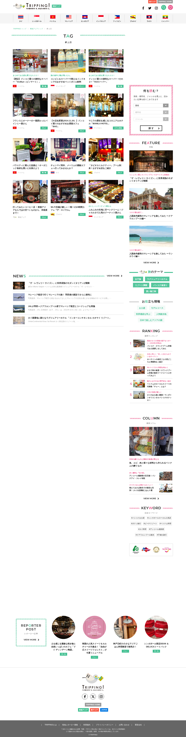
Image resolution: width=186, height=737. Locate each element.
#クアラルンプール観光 (145, 535)
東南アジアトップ (36, 29)
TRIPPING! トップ (19, 29)
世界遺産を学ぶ (143, 314)
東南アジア (57, 6)
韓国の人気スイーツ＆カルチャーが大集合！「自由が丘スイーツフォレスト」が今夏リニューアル (94, 648)
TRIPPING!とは (51, 725)
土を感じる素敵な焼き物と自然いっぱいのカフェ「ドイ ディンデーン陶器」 (63, 646)
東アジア (152, 1)
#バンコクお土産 (138, 518)
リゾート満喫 (141, 285)
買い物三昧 (151, 291)
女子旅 (138, 279)
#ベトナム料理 (165, 524)
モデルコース (157, 308)
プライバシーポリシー (104, 725)
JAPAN (104, 710)
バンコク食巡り (160, 285)
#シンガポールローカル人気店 (159, 518)
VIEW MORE (113, 275)
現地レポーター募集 (70, 725)
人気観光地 (161, 314)
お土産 (142, 308)
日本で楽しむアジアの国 (151, 320)
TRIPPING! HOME (165, 1)
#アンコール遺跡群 (156, 529)
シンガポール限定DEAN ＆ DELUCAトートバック (156, 645)
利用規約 (86, 725)
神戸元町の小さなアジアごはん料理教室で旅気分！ (125, 645)
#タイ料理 (142, 529)
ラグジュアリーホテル (157, 279)
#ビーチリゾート (150, 524)
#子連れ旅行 (162, 535)
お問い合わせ (124, 725)
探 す (151, 128)
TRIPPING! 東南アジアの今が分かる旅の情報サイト (31, 6)
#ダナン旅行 (136, 524)
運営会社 (138, 725)
